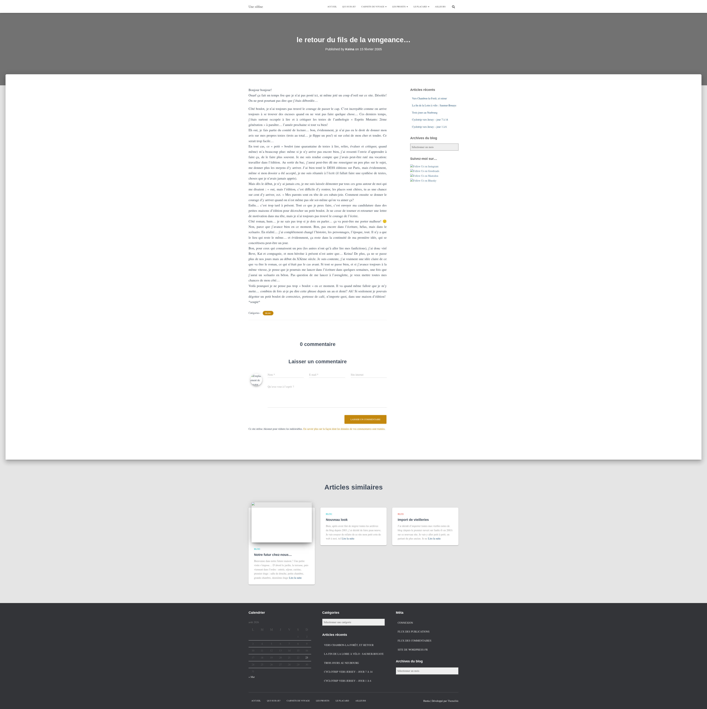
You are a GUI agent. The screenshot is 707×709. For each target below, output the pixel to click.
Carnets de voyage (373, 6)
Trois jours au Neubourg (424, 112)
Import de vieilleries (413, 520)
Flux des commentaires (414, 640)
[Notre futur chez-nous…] (281, 522)
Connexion (405, 622)
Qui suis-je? (349, 6)
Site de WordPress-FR (413, 649)
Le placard (421, 6)
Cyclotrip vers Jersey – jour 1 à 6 (429, 126)
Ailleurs (440, 6)
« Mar (252, 677)
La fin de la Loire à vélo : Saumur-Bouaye (434, 105)
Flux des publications (414, 631)
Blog (268, 313)
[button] (386, 6)
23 (306, 657)
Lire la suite (295, 577)
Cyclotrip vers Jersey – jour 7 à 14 (430, 119)
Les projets (399, 6)
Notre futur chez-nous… (273, 555)
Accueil (332, 6)
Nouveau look (337, 520)
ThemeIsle (453, 701)
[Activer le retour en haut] (699, 701)
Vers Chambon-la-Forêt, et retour (429, 98)
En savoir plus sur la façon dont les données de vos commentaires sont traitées (344, 429)
